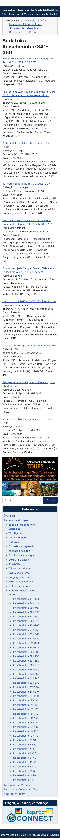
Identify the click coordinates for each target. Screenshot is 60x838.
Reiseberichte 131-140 (25, 722)
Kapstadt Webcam (14, 793)
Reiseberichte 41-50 (24, 762)
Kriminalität (15, 563)
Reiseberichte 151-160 (25, 713)
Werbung (28, 14)
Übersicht (9, 515)
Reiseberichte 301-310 (26, 647)
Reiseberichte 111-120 (25, 731)
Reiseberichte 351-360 (26, 625)
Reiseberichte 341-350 (26, 629)
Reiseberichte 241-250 (26, 674)
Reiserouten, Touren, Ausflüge (21, 789)
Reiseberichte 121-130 (25, 726)
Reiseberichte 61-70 (24, 753)
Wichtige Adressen (19, 533)
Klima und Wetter (18, 537)
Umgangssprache (18, 577)
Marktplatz (16, 14)
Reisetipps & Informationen (19, 524)
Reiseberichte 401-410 (26, 603)
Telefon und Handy (19, 568)
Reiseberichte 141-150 (25, 718)
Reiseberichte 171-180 (25, 704)
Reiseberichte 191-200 (26, 695)
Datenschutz (41, 14)
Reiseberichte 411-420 (26, 598)
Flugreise (13, 541)
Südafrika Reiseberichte (22, 590)
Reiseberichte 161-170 (25, 709)
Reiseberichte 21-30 (24, 771)
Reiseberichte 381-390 (26, 612)
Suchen (50, 500)
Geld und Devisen (18, 559)
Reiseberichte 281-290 (26, 656)
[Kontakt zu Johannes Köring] (30, 815)
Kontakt (54, 14)
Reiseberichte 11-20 (24, 775)
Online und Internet (19, 572)
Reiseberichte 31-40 (24, 766)
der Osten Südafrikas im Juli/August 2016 (26, 183)
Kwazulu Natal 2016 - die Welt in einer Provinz (29, 301)
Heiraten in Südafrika (20, 581)
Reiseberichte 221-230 (26, 682)
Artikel (5, 14)
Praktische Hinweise (20, 586)
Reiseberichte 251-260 (26, 669)
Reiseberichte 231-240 (26, 678)
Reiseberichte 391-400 (26, 607)
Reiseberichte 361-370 (26, 620)
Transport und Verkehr (17, 784)
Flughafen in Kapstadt (21, 546)
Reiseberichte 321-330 (26, 638)
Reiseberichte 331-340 (26, 634)
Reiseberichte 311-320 (26, 643)
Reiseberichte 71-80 (24, 748)
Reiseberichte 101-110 (25, 735)
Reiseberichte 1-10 (23, 779)
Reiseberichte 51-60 (24, 757)
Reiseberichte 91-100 (25, 740)
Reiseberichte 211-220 (26, 687)
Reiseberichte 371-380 (26, 616)
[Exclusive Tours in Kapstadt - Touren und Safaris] (30, 476)
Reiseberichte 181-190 (25, 700)
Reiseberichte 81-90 (24, 744)
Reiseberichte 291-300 (26, 651)
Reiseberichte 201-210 (26, 691)
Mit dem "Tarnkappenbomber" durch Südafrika (29, 345)
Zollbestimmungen (19, 550)
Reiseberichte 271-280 (26, 660)
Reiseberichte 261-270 (26, 665)
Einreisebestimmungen (21, 555)
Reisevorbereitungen (16, 520)
